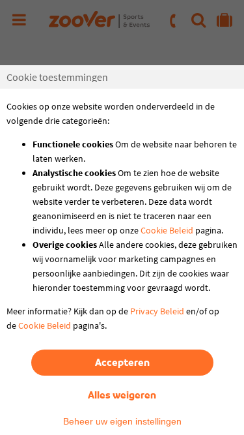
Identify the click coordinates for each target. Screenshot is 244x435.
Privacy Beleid (157, 311)
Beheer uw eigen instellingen (122, 421)
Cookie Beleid (167, 230)
